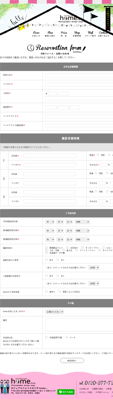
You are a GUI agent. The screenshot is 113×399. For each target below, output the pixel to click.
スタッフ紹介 (87, 392)
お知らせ (85, 389)
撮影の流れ (98, 389)
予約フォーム (103, 392)
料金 (110, 389)
